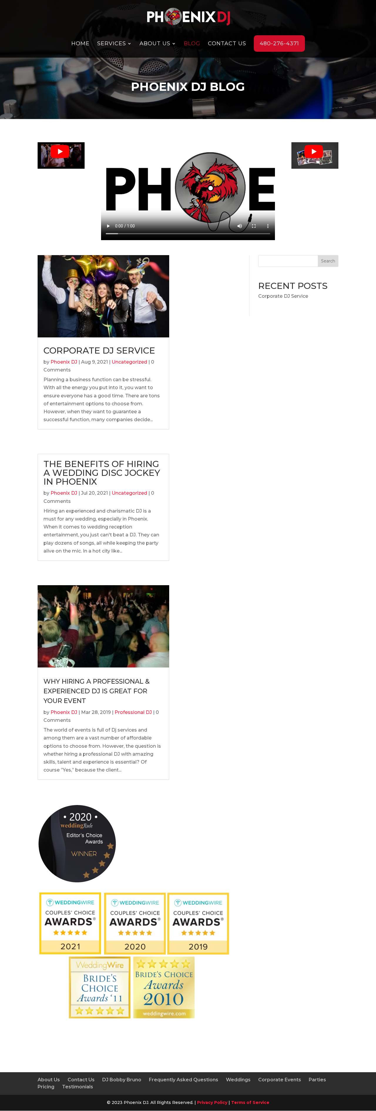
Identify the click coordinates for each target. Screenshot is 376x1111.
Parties (317, 1079)
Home (80, 43)
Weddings (238, 1079)
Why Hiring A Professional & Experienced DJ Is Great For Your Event (96, 691)
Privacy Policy (212, 1102)
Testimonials (77, 1087)
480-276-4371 (279, 43)
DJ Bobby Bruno (121, 1079)
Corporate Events (279, 1079)
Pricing (46, 1087)
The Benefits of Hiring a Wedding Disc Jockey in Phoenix (101, 473)
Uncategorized (129, 362)
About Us (155, 43)
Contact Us (227, 43)
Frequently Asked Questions (183, 1079)
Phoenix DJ (64, 362)
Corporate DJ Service (99, 350)
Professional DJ (133, 712)
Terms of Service (250, 1102)
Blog (192, 43)
